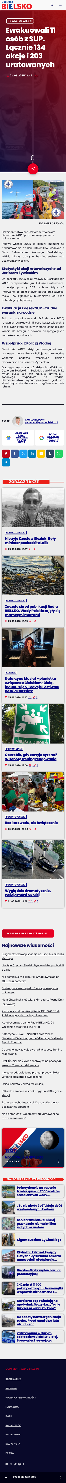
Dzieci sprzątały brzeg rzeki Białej (23, 1084)
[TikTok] (15, 1464)
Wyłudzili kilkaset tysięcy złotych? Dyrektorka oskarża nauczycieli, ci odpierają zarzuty (39, 1258)
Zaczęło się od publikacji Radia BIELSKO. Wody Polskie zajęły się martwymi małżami (32, 610)
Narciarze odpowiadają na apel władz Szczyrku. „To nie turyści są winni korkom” (38, 1304)
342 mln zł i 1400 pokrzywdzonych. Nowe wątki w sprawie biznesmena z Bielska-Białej (40, 1290)
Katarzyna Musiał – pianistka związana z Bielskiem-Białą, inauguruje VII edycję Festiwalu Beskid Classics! (32, 685)
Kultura (11, 672)
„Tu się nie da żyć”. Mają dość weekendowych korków (39, 1207)
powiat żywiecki (20, 21)
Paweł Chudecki (35, 419)
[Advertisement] (33, 117)
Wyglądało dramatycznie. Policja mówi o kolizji (28, 892)
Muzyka (10, 1151)
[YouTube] (7, 1464)
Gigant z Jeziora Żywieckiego (39, 1240)
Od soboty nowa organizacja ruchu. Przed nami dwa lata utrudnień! (39, 1321)
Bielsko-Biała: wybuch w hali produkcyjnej (39, 1272)
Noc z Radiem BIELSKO (24, 1157)
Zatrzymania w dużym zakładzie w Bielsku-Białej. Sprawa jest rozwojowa (37, 1337)
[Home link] (17, 5)
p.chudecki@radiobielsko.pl (41, 422)
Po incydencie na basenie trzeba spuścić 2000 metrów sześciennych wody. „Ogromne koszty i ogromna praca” (38, 1195)
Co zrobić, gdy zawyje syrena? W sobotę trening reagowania (31, 757)
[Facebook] (23, 1464)
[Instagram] (19, 1464)
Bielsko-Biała (14, 748)
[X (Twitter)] (11, 1464)
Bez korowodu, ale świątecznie (31, 822)
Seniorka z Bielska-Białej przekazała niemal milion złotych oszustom (36, 1224)
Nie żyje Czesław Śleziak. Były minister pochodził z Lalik (30, 540)
